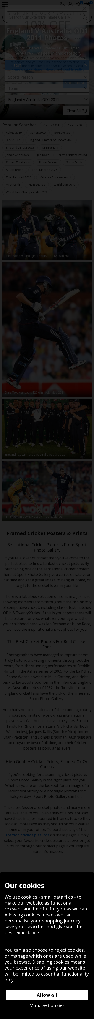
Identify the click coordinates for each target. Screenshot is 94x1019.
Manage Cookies (47, 1005)
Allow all (47, 995)
